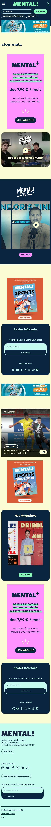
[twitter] (25, 370)
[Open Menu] (3, 4)
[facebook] (21, 370)
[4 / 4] (25, 543)
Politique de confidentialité (12, 810)
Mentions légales (8, 814)
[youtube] (17, 370)
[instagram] (13, 370)
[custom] (33, 370)
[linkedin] (29, 370)
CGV (3, 817)
